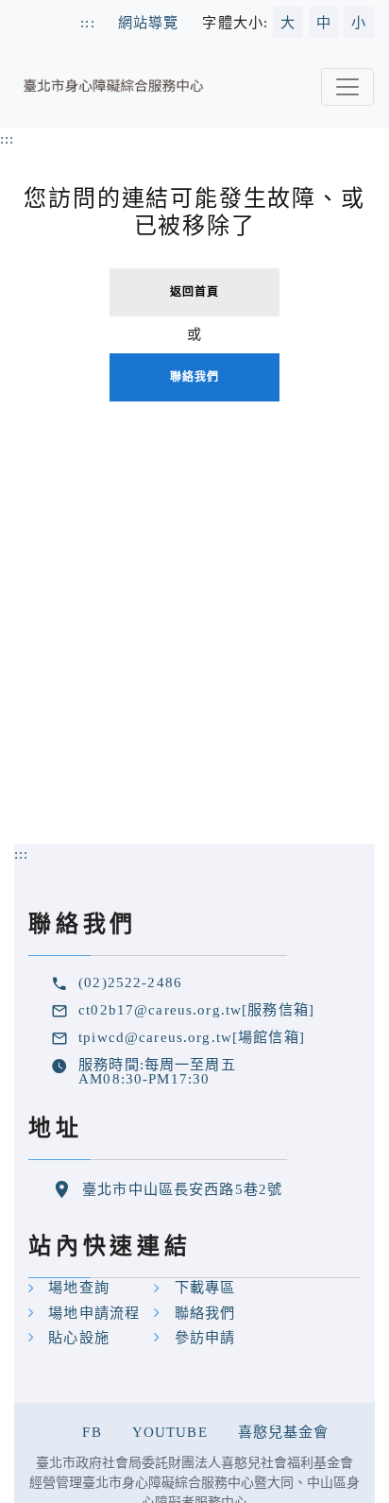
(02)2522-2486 (130, 982)
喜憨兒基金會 (284, 1432)
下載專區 (205, 1287)
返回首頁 (195, 292)
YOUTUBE (170, 1432)
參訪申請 (205, 1337)
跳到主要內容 (46, 10)
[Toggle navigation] (347, 87)
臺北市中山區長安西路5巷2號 (182, 1189)
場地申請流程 (94, 1313)
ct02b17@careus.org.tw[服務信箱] (196, 1009)
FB (91, 1432)
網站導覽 (148, 22)
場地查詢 (79, 1287)
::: (7, 138)
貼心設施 (79, 1337)
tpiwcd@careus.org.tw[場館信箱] (191, 1037)
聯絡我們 (195, 377)
